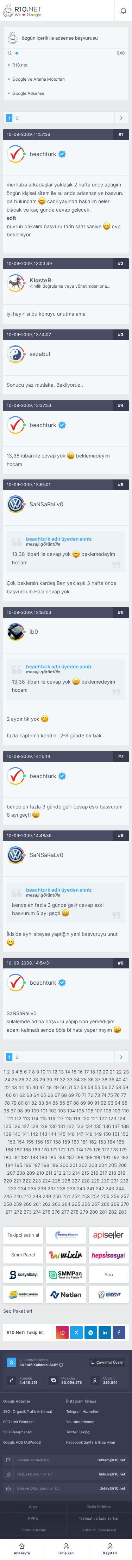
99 (27, 1110)
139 (7, 1134)
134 (89, 1126)
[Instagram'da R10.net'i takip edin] (62, 1332)
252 (75, 1196)
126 (16, 1126)
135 (98, 1126)
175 (88, 1149)
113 (26, 1118)
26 (21, 1079)
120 (85, 1118)
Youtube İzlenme (80, 1422)
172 (62, 1149)
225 (56, 1181)
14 (67, 1072)
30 (49, 1079)
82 (34, 1103)
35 (84, 1079)
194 (9, 1165)
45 (28, 1087)
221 (17, 1181)
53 (83, 1087)
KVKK (33, 1518)
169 (36, 1149)
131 (61, 1126)
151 (115, 1134)
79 (14, 1103)
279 (84, 1212)
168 (27, 1149)
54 (90, 1087)
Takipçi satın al (23, 1235)
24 (7, 1079)
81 (27, 1103)
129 (44, 1126)
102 (53, 1110)
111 (10, 1118)
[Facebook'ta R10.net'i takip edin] (119, 1332)
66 (50, 1095)
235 (32, 1188)
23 (126, 1072)
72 (90, 1095)
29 (42, 1079)
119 (76, 1118)
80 (21, 1103)
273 (28, 1212)
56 (104, 1087)
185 (52, 1157)
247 (27, 1196)
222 (27, 1181)
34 (77, 1079)
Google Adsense (16, 1401)
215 (85, 1173)
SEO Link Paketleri (18, 1422)
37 (97, 1079)
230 (105, 1181)
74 (103, 1095)
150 (107, 1134)
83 (41, 1103)
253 (85, 1196)
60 (9, 1095)
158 (57, 1142)
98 (20, 1110)
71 (84, 1095)
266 (86, 1204)
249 (47, 1196)
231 (115, 1181)
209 (30, 1173)
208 (21, 1173)
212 (58, 1173)
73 (97, 1095)
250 (56, 1196)
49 (56, 1087)
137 (116, 1126)
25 (14, 1079)
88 (76, 1103)
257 (125, 1196)
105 (80, 1110)
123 (112, 1118)
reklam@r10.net (111, 1460)
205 (112, 1165)
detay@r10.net (112, 1488)
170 (45, 1149)
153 (11, 1142)
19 (98, 1072)
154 (21, 1142)
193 (124, 1157)
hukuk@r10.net (112, 1474)
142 (34, 1134)
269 (115, 1204)
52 (76, 1087)
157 (48, 1142)
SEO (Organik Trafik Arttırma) (27, 1411)
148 (89, 1134)
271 (9, 1212)
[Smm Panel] (108, 1235)
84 (48, 1103)
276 (56, 1212)
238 (61, 1188)
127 (25, 1126)
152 (124, 1134)
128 (34, 1126)
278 (74, 1212)
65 (43, 1095)
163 (102, 1142)
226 (66, 1181)
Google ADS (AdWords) (22, 1442)
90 (90, 1103)
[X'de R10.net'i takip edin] (76, 1332)
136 (107, 1126)
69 (71, 1095)
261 (37, 1204)
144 (52, 1134)
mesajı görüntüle (43, 544)
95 (124, 1103)
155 (30, 1142)
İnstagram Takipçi (81, 1401)
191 (106, 1157)
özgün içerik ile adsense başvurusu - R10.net (22, 11)
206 (122, 1165)
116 (51, 1118)
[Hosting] (66, 1235)
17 (86, 1072)
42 (7, 1087)
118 (68, 1118)
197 (36, 1165)
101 (44, 1110)
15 (73, 1072)
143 (43, 1134)
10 (42, 1072)
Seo (109, 1274)
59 (125, 1087)
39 (111, 1079)
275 (46, 1212)
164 (111, 1142)
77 (123, 1095)
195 (18, 1165)
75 (110, 1095)
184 (43, 1157)
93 (110, 1103)
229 (95, 1181)
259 (17, 1204)
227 (76, 1181)
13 (61, 1072)
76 (117, 1095)
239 (71, 1188)
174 (79, 1149)
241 (90, 1188)
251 (66, 1196)
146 (71, 1134)
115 (43, 1118)
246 (17, 1196)
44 (21, 1087)
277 (65, 1212)
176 (97, 1149)
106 (89, 1110)
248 (37, 1196)
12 (54, 1072)
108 (107, 1110)
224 (46, 1181)
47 (42, 1087)
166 (9, 1149)
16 (80, 1072)
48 (49, 1087)
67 (57, 1095)
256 (115, 1196)
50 (63, 1087)
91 (96, 1103)
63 (29, 1095)
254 (95, 1196)
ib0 (34, 631)
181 (16, 1157)
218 (112, 1173)
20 (105, 1072)
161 (84, 1142)
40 (118, 1079)
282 (112, 1212)
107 (98, 1110)
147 (79, 1134)
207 (11, 1173)
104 (71, 1110)
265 (76, 1204)
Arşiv (33, 1506)
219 (121, 1173)
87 (69, 1103)
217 (103, 1173)
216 (94, 1173)
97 (13, 1110)
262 (46, 1204)
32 (62, 1079)
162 (93, 1142)
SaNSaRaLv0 (46, 504)
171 (53, 1149)
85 (55, 1103)
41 (125, 1079)
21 (112, 1072)
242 (100, 1188)
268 (105, 1204)
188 (79, 1157)
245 (8, 1196)
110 (125, 1110)
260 (27, 1204)
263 (56, 1204)
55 (97, 1087)
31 (56, 1079)
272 (18, 1212)
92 (103, 1103)
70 (78, 1095)
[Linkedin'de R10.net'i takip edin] (105, 1332)
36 (91, 1079)
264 (66, 1204)
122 (103, 1118)
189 (89, 1157)
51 (69, 1087)
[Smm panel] (66, 1274)
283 (122, 1212)
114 (34, 1118)
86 (62, 1103)
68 (64, 1095)
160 (75, 1142)
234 (22, 1188)
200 (64, 1165)
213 (67, 1173)
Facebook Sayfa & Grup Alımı (90, 1442)
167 (18, 1149)
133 (79, 1126)
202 (83, 1165)
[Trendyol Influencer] (66, 1255)
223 (36, 1181)
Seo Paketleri (17, 1311)
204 (103, 1165)
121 (94, 1118)
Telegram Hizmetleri (82, 1411)
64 (36, 1095)
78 (7, 1103)
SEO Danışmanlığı (17, 1432)
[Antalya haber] (23, 1294)
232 (124, 1181)
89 (83, 1103)
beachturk (43, 153)
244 (119, 1188)
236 (42, 1188)
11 (49, 1072)
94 (117, 1103)
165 (120, 1142)
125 (7, 1126)
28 (35, 1079)
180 (7, 1157)
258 (8, 1204)
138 (125, 1126)
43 (14, 1087)
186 (61, 1157)
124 (121, 1118)
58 (118, 1087)
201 (73, 1165)
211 (48, 1173)
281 (103, 1212)
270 (125, 1204)
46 (35, 1087)
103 (62, 1110)
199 (54, 1165)
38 (104, 1079)
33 (70, 1079)
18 (92, 1072)
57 (111, 1087)
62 (22, 1095)
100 (35, 1110)
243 (110, 1188)
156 (39, 1142)
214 (76, 1173)
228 (85, 1181)
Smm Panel (23, 1254)
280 (93, 1212)
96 (6, 1110)
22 (119, 1072)
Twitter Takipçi (78, 1432)
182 (25, 1157)
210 (40, 1173)
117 (60, 1118)
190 (98, 1157)
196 (27, 1165)
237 (52, 1188)
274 (37, 1212)
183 (34, 1157)
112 (17, 1118)
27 (28, 1079)
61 (15, 1095)
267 (96, 1204)
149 (98, 1134)
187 (70, 1157)
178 (114, 1149)
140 (16, 1134)
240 (81, 1188)
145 (61, 1134)
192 (115, 1157)
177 (105, 1149)
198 (45, 1165)
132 (70, 1126)
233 (12, 1188)
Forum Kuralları (33, 1530)
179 (123, 1149)
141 (25, 1134)
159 (66, 1142)
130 (53, 1126)
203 (93, 1165)
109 (116, 1110)
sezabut (40, 354)
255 (105, 1196)
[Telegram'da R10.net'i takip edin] (90, 1332)
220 (8, 1181)
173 (71, 1149)
